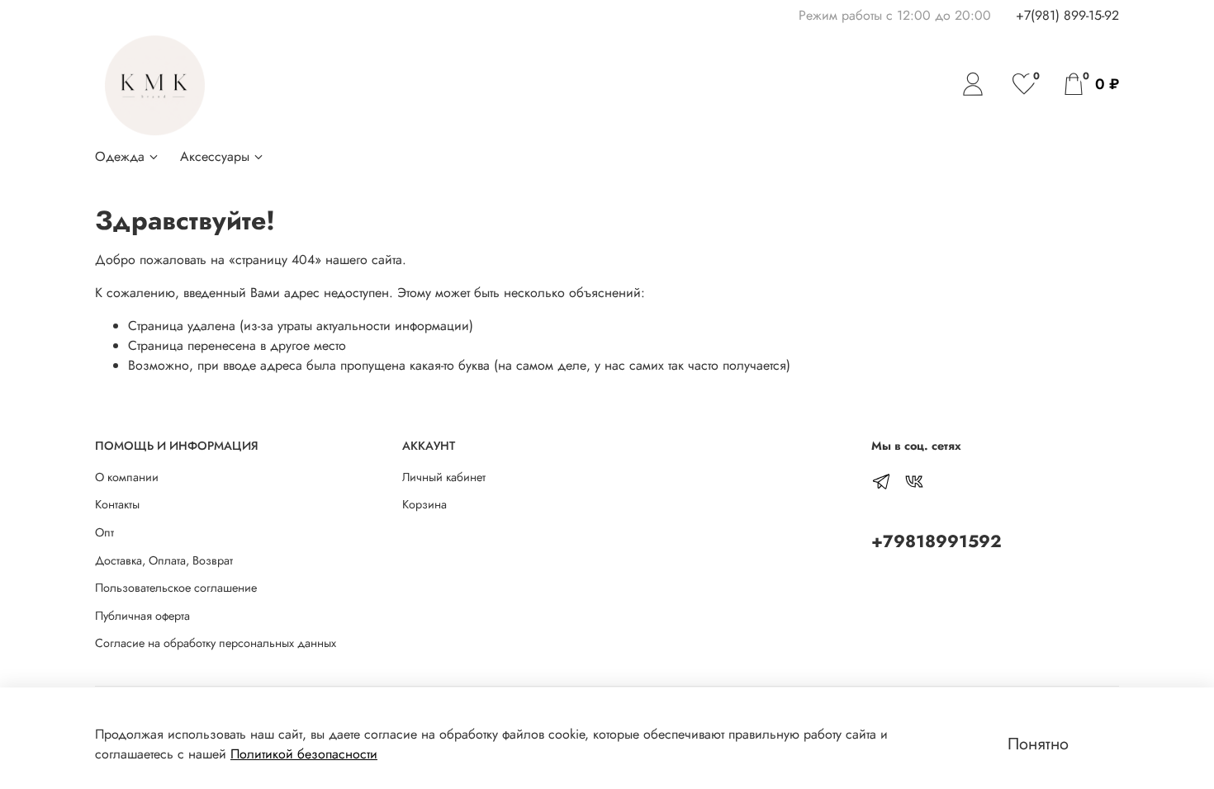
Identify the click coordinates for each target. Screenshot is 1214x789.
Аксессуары (214, 156)
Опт (104, 532)
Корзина (424, 504)
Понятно (1038, 744)
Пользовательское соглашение (176, 587)
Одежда (120, 156)
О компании (127, 477)
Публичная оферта (142, 615)
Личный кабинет (444, 477)
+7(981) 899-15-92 (1067, 15)
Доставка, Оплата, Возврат (164, 560)
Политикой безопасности (303, 753)
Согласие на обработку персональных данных (215, 643)
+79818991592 (936, 541)
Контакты (117, 504)
